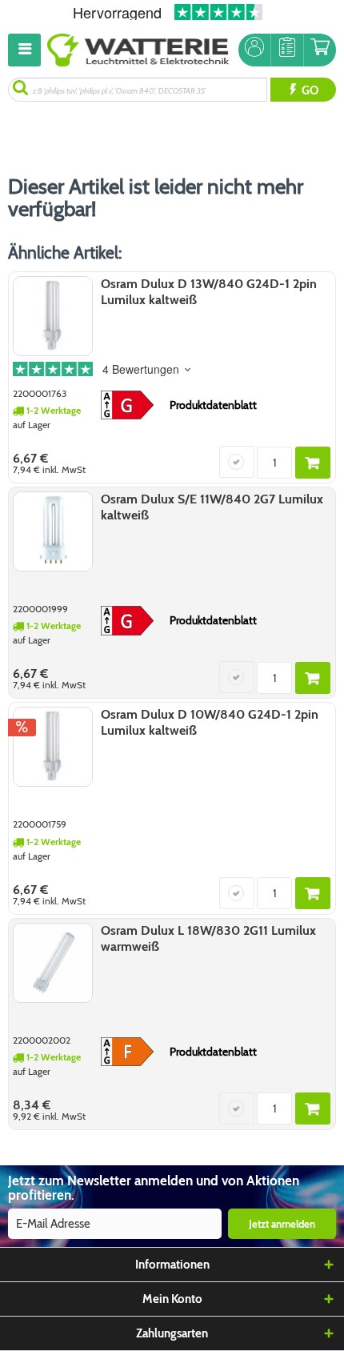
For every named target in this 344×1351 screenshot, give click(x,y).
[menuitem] (27, 50)
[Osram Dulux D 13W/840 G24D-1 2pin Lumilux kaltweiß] (53, 316)
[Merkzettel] (287, 50)
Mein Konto (172, 1299)
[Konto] (254, 50)
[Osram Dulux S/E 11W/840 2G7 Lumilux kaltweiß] (53, 531)
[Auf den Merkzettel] (236, 462)
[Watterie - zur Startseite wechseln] (138, 50)
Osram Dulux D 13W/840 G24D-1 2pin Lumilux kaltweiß (209, 291)
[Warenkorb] (320, 50)
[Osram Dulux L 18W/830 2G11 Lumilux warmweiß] (53, 963)
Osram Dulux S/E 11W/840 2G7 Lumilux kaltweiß (212, 507)
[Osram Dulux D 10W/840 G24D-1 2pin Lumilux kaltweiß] (53, 747)
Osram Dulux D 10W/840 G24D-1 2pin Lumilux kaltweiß (209, 722)
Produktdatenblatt (213, 405)
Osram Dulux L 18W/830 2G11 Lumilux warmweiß (208, 938)
